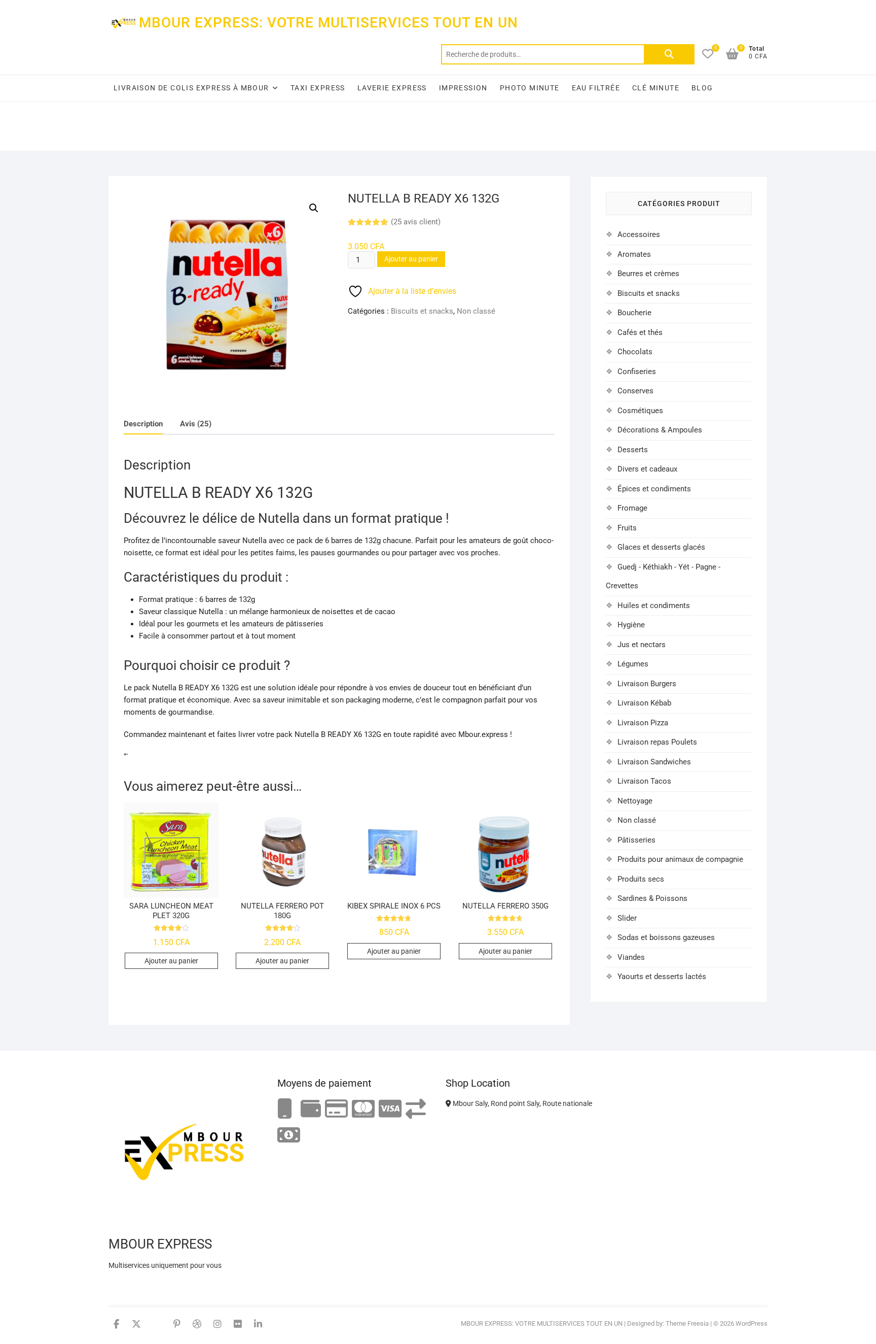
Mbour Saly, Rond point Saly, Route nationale (521, 1103)
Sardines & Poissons (652, 898)
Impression (463, 88)
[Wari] (416, 1109)
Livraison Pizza (642, 722)
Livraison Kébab (644, 703)
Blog (702, 88)
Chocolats (634, 351)
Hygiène (631, 624)
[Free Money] (311, 1109)
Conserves (635, 390)
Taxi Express (317, 88)
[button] (314, 208)
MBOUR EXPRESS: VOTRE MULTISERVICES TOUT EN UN (328, 22)
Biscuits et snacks (422, 311)
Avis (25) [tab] (195, 423)
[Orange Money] (285, 1109)
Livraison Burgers (646, 683)
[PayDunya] (288, 1136)
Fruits (627, 527)
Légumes (632, 663)
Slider (627, 918)
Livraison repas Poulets (657, 742)
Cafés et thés (640, 332)
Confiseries (636, 371)
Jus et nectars (641, 644)
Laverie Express (392, 88)
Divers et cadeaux (647, 469)
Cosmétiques (640, 410)
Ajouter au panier (411, 259)
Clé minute (655, 88)
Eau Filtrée (596, 88)
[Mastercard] (363, 1109)
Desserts (632, 449)
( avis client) (416, 221)
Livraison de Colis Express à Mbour (191, 88)
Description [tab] (143, 423)
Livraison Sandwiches (654, 761)
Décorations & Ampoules (659, 429)
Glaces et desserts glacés (661, 547)
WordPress (752, 1323)
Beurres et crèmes (648, 273)
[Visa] (390, 1109)
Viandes (631, 957)
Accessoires (638, 234)
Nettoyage (634, 800)
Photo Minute (530, 88)
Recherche (669, 54)
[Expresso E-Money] (336, 1109)
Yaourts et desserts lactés (661, 976)
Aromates (634, 254)
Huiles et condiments (653, 605)
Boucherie (634, 312)
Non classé (476, 311)
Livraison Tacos (644, 781)
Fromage (632, 508)
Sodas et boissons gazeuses (666, 937)
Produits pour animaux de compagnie (680, 859)
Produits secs (640, 879)
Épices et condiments (654, 488)
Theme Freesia (687, 1323)
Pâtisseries (636, 840)
